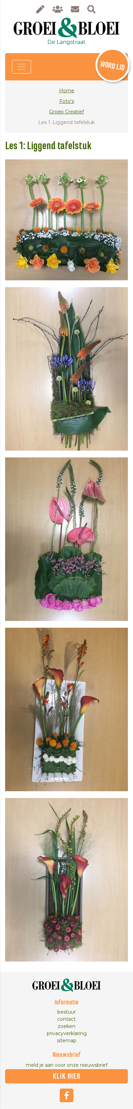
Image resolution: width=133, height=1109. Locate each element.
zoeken (66, 1026)
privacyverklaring (67, 1033)
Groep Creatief (66, 112)
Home (66, 91)
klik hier (66, 1076)
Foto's (66, 101)
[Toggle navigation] (21, 67)
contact (66, 1019)
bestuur (66, 1012)
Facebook (66, 1095)
